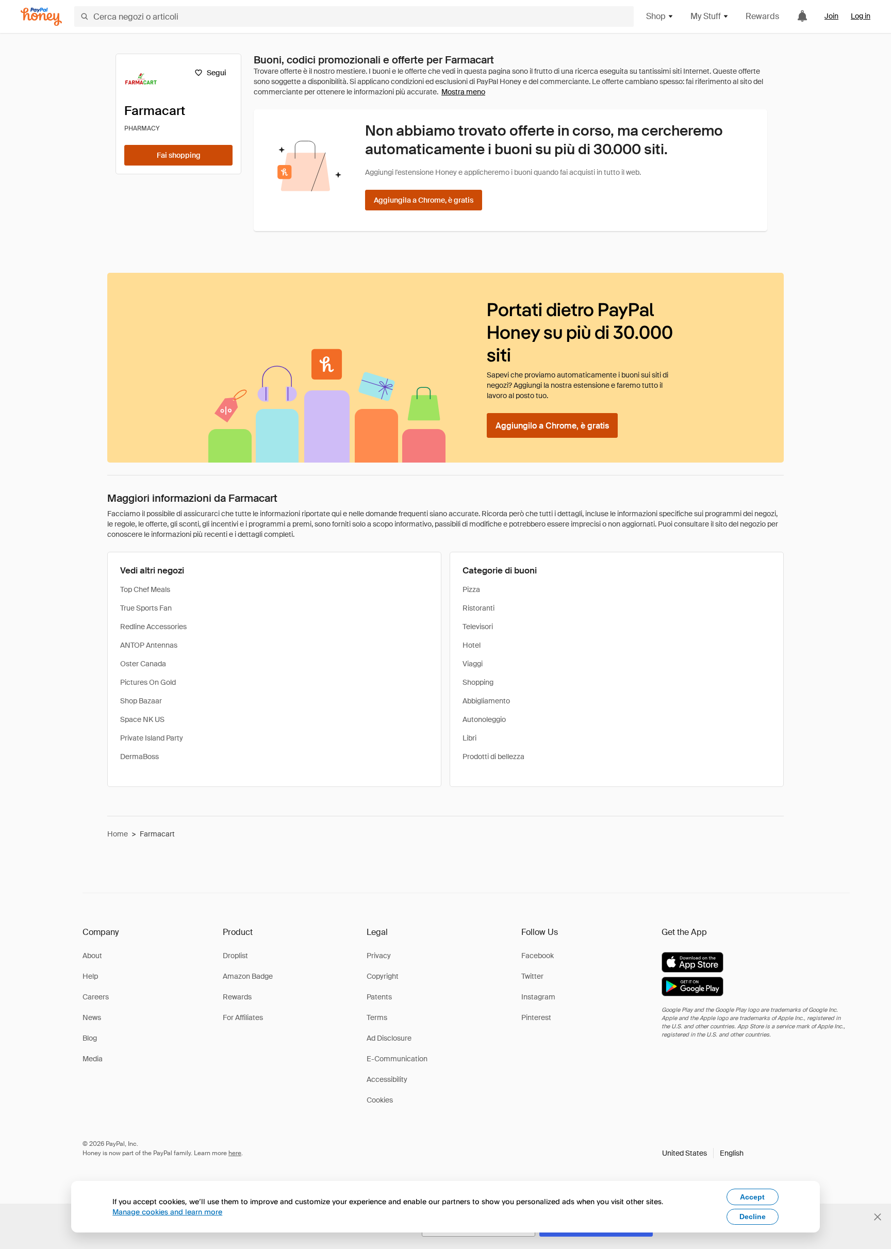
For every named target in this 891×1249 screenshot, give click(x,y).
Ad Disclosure (389, 1038)
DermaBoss (139, 756)
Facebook (537, 955)
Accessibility (387, 1079)
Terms (377, 1017)
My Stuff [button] (705, 16)
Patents (379, 996)
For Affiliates (243, 1017)
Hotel (472, 645)
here (234, 1153)
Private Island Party (151, 738)
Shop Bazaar (141, 700)
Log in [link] (860, 16)
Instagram (538, 996)
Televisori (478, 626)
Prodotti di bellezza (493, 756)
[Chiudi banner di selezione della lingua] (877, 1217)
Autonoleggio (484, 719)
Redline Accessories (153, 626)
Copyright (383, 976)
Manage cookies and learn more (167, 1211)
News (91, 1017)
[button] (703, 1153)
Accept (752, 1197)
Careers (95, 996)
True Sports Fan (146, 608)
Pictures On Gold (148, 682)
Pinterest (536, 1017)
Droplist (235, 955)
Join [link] (831, 16)
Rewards (762, 16)
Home (117, 834)
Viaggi (473, 663)
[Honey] (41, 17)
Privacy (379, 955)
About (92, 955)
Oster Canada (143, 663)
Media (92, 1058)
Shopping (478, 682)
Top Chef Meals (145, 589)
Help (90, 976)
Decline (752, 1216)
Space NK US (142, 719)
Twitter (532, 976)
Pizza (471, 589)
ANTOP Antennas (148, 645)
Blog (89, 1038)
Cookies (380, 1100)
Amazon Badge (248, 976)
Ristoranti (478, 608)
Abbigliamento (486, 700)
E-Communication (397, 1058)
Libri (469, 738)
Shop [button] (656, 16)
